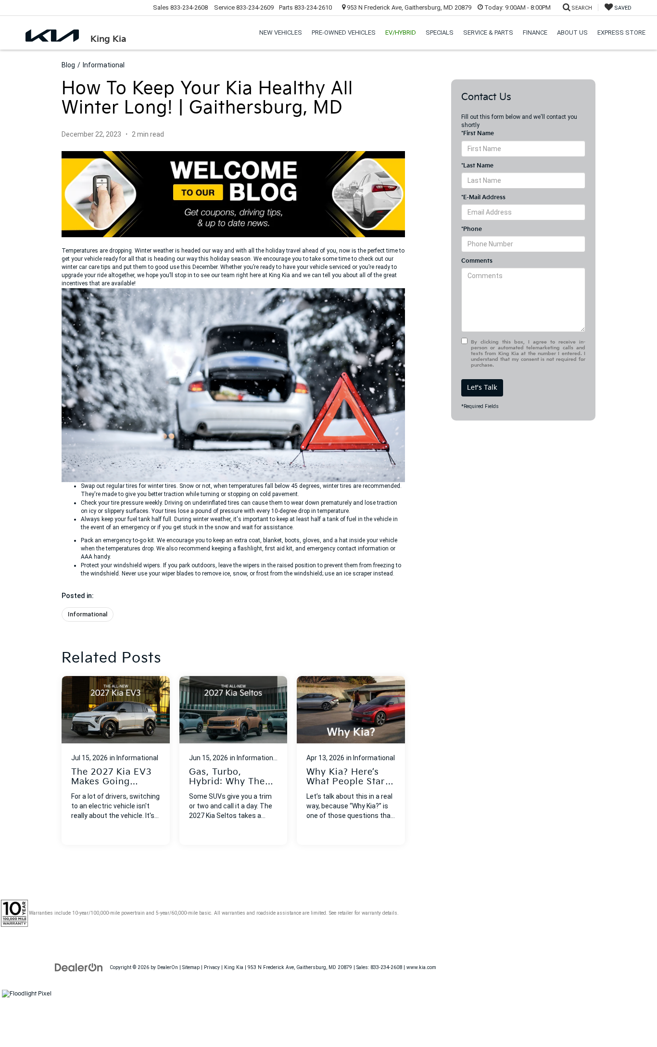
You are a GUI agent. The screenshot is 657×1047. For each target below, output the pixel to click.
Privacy (212, 967)
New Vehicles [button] (280, 32)
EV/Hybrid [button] (400, 32)
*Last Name (477, 165)
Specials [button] (440, 32)
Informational (104, 65)
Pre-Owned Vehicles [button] (344, 32)
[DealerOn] (78, 967)
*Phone (471, 229)
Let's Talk (482, 387)
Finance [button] (535, 32)
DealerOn (167, 967)
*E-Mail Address (483, 197)
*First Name (477, 133)
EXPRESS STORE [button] (621, 32)
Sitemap (191, 967)
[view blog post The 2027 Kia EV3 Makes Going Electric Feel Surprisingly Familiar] (116, 760)
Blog (68, 65)
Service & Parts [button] (488, 32)
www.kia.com (421, 967)
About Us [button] (572, 32)
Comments (477, 261)
